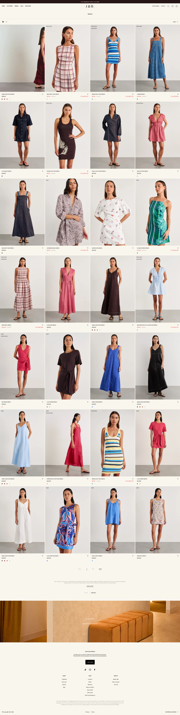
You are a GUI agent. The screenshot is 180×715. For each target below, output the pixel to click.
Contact (90, 679)
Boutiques (155, 6)
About (116, 675)
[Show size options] (43, 94)
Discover (28, 6)
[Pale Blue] (9, 99)
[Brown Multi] (92, 176)
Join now (90, 662)
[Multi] (137, 560)
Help (90, 675)
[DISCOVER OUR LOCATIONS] (90, 621)
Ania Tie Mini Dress (142, 171)
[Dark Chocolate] (7, 99)
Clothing (10, 6)
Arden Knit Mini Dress (98, 94)
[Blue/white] (137, 99)
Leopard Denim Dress (53, 248)
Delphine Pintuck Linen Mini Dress (147, 325)
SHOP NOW (98, 1)
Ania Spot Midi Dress (8, 248)
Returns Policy (90, 687)
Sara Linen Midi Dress (8, 94)
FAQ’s (90, 682)
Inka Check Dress (97, 556)
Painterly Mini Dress (53, 94)
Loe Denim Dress (6, 171)
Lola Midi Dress (51, 325)
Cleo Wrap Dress (52, 402)
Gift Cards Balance (90, 695)
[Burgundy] (4, 99)
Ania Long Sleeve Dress (99, 171)
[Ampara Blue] (92, 560)
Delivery (90, 684)
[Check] (47, 99)
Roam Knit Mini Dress (53, 171)
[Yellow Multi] (94, 99)
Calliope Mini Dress (52, 556)
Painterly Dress (6, 325)
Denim (16, 6)
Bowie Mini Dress (97, 248)
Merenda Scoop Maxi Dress (55, 479)
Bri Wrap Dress (6, 402)
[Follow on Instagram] (90, 670)
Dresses (64, 682)
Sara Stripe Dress (97, 402)
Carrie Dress (141, 94)
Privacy (87, 712)
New (3, 6)
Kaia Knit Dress (141, 556)
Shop (64, 675)
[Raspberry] (49, 406)
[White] (147, 406)
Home (86, 592)
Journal (116, 684)
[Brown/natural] (47, 176)
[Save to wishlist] (42, 89)
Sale (21, 6)
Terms (93, 712)
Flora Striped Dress (143, 248)
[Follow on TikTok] (85, 670)
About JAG (116, 679)
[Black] (137, 406)
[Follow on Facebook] (95, 670)
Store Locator (115, 682)
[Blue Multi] (92, 99)
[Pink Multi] (137, 176)
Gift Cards (90, 692)
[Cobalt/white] (92, 406)
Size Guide (90, 690)
